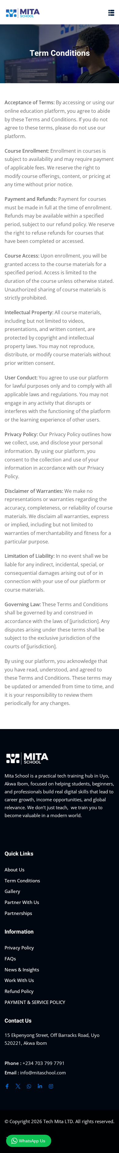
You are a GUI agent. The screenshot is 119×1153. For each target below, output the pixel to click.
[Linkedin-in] (40, 1086)
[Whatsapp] (29, 1086)
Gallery (12, 891)
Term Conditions (22, 880)
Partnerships (18, 913)
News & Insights (22, 969)
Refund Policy (19, 991)
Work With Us (19, 980)
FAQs (10, 958)
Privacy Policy (19, 948)
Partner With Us (22, 902)
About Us (14, 870)
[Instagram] (51, 1086)
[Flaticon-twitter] (18, 1086)
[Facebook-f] (7, 1086)
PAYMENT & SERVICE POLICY (35, 1002)
